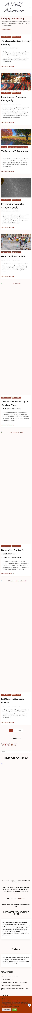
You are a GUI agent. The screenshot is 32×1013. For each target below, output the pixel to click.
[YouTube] (12, 744)
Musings (4, 147)
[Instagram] (9, 744)
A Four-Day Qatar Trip (6, 979)
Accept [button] (14, 1009)
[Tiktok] (15, 744)
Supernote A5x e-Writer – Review (9, 976)
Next (20, 730)
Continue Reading (6, 66)
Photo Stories (6, 36)
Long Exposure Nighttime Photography (11, 985)
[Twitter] (5, 744)
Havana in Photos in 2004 (13, 256)
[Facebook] (2, 744)
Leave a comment (14, 48)
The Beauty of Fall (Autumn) (14, 151)
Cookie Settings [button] (6, 1009)
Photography (16, 36)
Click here (22, 898)
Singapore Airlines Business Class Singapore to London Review (14, 989)
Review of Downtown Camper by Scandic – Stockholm (14, 982)
